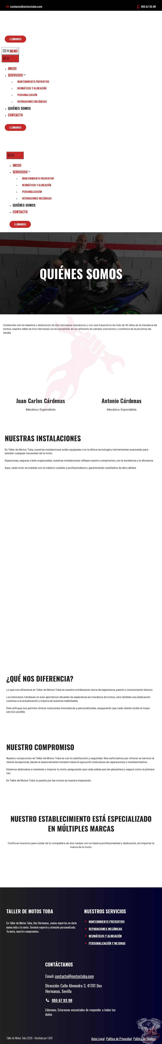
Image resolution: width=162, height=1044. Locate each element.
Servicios (15, 75)
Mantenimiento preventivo (33, 82)
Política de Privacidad (119, 1038)
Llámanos (15, 39)
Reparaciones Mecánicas (105, 928)
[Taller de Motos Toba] (29, 148)
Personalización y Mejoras (107, 943)
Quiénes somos (19, 108)
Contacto (15, 114)
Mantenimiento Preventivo (107, 921)
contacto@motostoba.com (26, 6)
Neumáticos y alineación (31, 88)
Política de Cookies (144, 1038)
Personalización (27, 95)
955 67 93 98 (148, 6)
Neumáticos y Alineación (105, 936)
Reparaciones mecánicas (32, 101)
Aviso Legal (98, 1038)
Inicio (12, 68)
